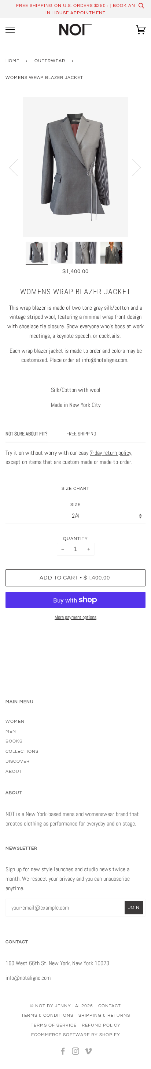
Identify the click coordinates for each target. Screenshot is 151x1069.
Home (12, 60)
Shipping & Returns (104, 1015)
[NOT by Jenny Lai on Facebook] (63, 1052)
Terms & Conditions (47, 1015)
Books (13, 741)
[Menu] (10, 29)
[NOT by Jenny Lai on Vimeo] (88, 1052)
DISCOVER (17, 761)
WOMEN (15, 721)
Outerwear (49, 60)
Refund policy (101, 1025)
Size (75, 504)
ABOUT (13, 771)
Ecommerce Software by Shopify (75, 1034)
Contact (109, 1006)
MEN (10, 731)
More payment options (75, 617)
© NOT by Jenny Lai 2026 (61, 1006)
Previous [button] (17, 167)
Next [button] (132, 167)
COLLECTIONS (21, 751)
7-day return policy (110, 453)
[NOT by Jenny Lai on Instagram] (76, 1052)
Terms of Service (54, 1025)
